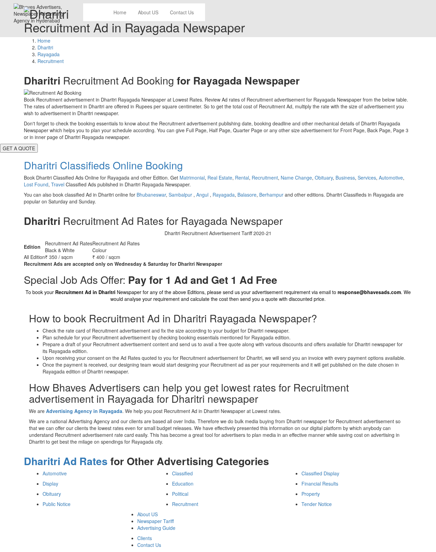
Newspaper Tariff (155, 521)
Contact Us (149, 544)
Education (182, 483)
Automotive (391, 177)
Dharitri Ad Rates (66, 461)
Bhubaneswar (151, 194)
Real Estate (219, 177)
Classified (182, 473)
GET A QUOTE (19, 148)
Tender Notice (316, 504)
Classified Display (320, 473)
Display (50, 483)
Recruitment (265, 177)
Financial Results (319, 483)
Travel (57, 184)
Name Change (296, 177)
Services (367, 177)
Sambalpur (181, 194)
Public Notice (57, 504)
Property (310, 493)
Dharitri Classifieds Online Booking (103, 165)
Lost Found (36, 184)
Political (180, 493)
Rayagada (224, 194)
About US (147, 514)
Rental (242, 177)
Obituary (324, 177)
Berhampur (271, 194)
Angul (203, 194)
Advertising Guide (156, 527)
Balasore (246, 194)
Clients (144, 538)
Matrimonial (192, 177)
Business (345, 177)
